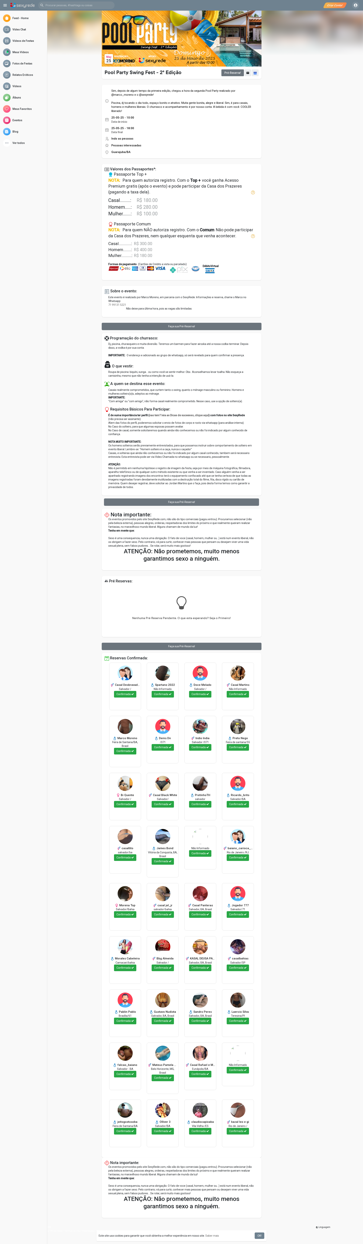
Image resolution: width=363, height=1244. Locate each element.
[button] (76, 5)
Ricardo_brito (239, 795)
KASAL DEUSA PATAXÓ (202, 958)
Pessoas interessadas (126, 145)
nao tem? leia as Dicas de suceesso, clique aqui (179, 415)
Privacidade (56, 1231)
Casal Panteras (202, 905)
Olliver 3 (165, 1122)
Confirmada (123, 694)
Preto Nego (240, 738)
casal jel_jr (164, 905)
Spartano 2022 (164, 685)
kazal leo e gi (239, 1122)
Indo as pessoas (122, 138)
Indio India (202, 738)
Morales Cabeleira (127, 958)
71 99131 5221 (117, 304)
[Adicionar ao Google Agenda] (255, 72)
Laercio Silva (240, 1012)
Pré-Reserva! (232, 72)
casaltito (127, 848)
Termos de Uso (73, 1231)
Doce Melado (202, 685)
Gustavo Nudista (164, 1012)
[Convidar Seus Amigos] (247, 72)
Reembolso (88, 1231)
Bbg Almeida (165, 958)
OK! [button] (259, 1235)
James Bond (164, 848)
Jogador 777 (240, 905)
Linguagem (324, 1227)
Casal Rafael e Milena (202, 1065)
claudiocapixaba (202, 1122)
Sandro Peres (202, 1012)
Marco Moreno (127, 738)
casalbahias (239, 958)
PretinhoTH (202, 795)
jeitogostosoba (127, 1122)
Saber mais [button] (212, 1235)
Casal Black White (164, 795)
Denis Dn (164, 738)
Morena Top (127, 905)
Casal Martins (239, 685)
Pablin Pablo (127, 1012)
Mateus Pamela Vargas (165, 1065)
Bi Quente (127, 795)
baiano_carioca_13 (240, 848)
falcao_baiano (127, 1065)
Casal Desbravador (127, 685)
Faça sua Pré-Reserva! (181, 326)
